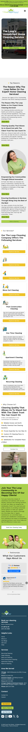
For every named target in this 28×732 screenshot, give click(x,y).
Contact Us (4, 695)
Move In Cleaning (6, 663)
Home (3, 636)
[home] (14, 11)
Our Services (6, 704)
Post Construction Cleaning (9, 659)
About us (4, 638)
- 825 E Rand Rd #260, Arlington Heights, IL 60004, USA (14, 683)
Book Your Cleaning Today (14, 527)
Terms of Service (13, 726)
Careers (3, 697)
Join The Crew (7, 712)
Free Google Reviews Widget (14, 594)
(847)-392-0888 (5, 629)
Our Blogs (4, 641)
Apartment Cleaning (7, 661)
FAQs (2, 645)
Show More (5, 121)
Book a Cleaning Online (7, 624)
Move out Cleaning (6, 657)
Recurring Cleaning (6, 653)
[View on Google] (4, 578)
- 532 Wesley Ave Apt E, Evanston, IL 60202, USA (12, 678)
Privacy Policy (4, 726)
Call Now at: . (14, 5)
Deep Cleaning (5, 655)
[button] (25, 11)
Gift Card (3, 643)
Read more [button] (6, 588)
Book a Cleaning (7, 708)
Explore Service (14, 251)
